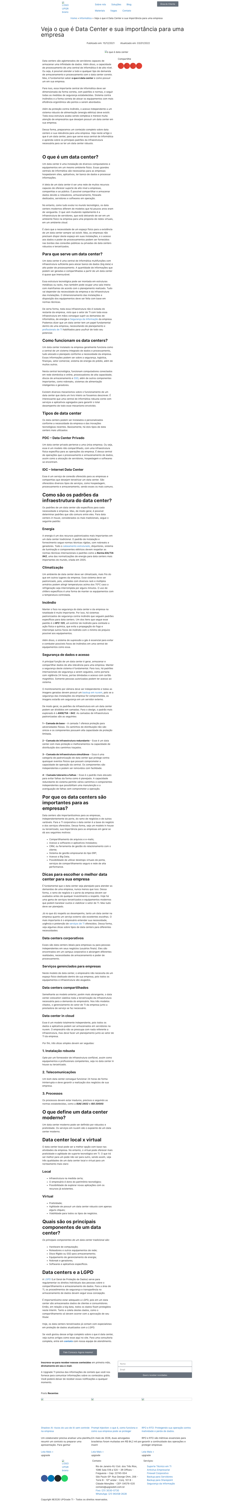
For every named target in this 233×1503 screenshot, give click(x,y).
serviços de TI (77, 923)
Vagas (113, 10)
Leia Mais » (47, 1451)
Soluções (116, 4)
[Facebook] (44, 1478)
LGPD (48, 1279)
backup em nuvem (92, 692)
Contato (126, 10)
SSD (76, 378)
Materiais (100, 10)
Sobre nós (100, 4)
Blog (129, 4)
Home (74, 18)
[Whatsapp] (64, 1478)
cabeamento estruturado (76, 546)
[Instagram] (57, 1478)
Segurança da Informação (84, 319)
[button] (121, 66)
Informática (86, 18)
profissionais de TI (52, 329)
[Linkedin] (51, 1478)
